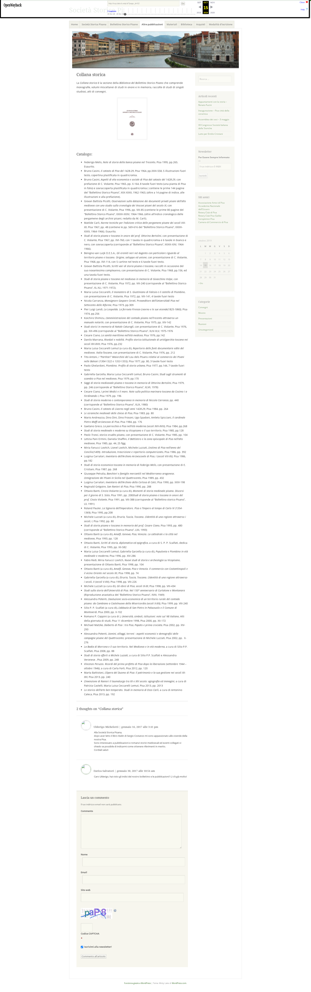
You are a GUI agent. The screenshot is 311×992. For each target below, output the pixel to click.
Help (303, 9)
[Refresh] (115, 910)
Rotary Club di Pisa (207, 212)
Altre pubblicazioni (152, 24)
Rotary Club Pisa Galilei (209, 215)
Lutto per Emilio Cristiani (210, 133)
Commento (87, 811)
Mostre (202, 312)
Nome (84, 854)
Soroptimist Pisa (206, 219)
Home (74, 24)
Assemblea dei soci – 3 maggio (213, 119)
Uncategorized (205, 329)
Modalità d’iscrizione (220, 24)
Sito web (85, 890)
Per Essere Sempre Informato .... (213, 159)
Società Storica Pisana (94, 24)
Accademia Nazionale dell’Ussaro (209, 207)
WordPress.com (179, 983)
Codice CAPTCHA (90, 933)
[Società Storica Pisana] (155, 49)
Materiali (172, 24)
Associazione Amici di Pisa (211, 202)
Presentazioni (205, 318)
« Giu (200, 283)
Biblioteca (186, 24)
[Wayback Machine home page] (12, 8)
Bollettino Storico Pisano (124, 24)
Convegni (203, 307)
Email (84, 872)
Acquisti (200, 24)
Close (302, 2)
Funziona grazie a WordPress (137, 983)
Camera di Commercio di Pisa (213, 222)
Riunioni (202, 324)
